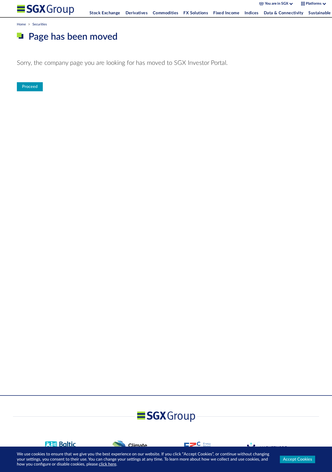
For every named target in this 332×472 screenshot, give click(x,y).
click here (107, 464)
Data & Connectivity (283, 13)
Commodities (165, 13)
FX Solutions (195, 13)
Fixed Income (226, 13)
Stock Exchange (104, 13)
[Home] (52, 8)
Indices (252, 13)
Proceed (30, 87)
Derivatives (137, 13)
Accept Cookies (297, 459)
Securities (39, 24)
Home (21, 24)
